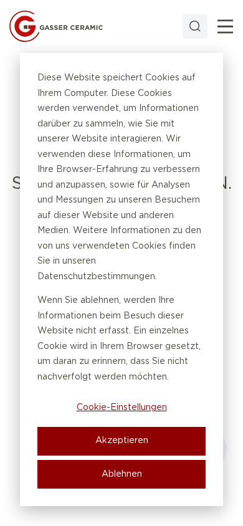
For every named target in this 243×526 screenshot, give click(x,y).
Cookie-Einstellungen (122, 407)
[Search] (195, 26)
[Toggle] (225, 26)
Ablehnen (122, 474)
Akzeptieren (121, 440)
